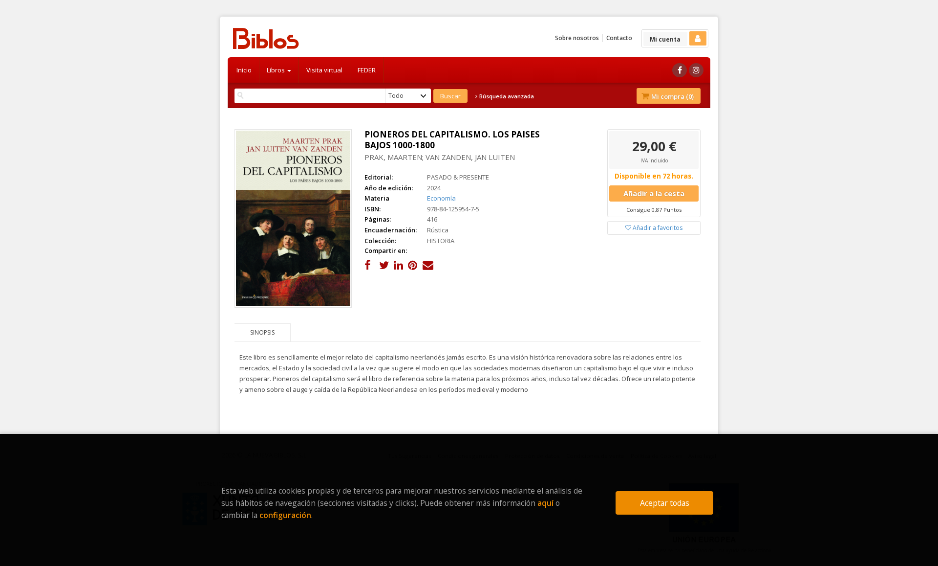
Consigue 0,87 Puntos (654, 209)
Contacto (619, 38)
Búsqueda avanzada (506, 96)
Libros (276, 70)
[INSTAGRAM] (696, 70)
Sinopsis (262, 332)
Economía (441, 198)
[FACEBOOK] (679, 70)
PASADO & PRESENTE (458, 177)
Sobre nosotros (577, 38)
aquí (545, 503)
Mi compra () (672, 96)
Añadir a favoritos (656, 228)
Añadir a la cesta (653, 193)
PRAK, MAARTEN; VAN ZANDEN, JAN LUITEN (439, 157)
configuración (285, 515)
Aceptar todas (664, 503)
